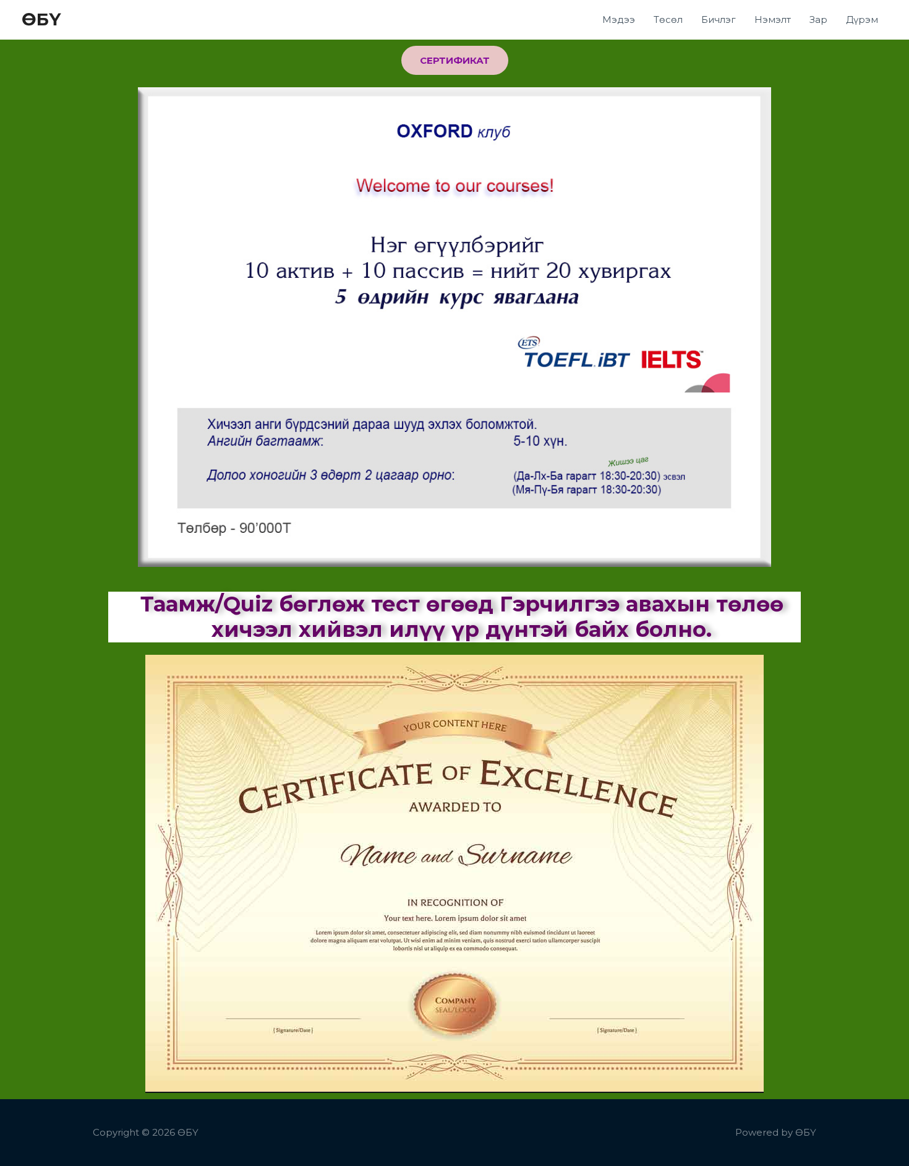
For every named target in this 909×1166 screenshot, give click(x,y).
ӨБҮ (41, 19)
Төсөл (668, 19)
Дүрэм (862, 19)
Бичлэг (718, 19)
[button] (454, 60)
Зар (818, 19)
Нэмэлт (772, 19)
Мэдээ (618, 19)
